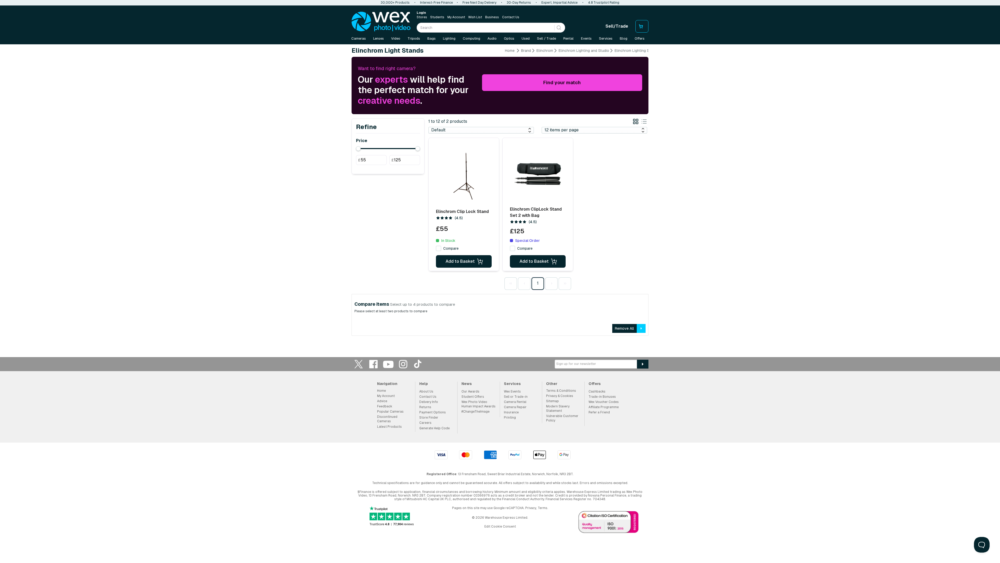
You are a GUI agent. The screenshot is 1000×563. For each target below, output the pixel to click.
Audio (492, 38)
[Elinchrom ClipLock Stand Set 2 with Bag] (537, 174)
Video (395, 38)
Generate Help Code (434, 428)
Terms (542, 508)
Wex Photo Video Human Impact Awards (478, 404)
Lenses (378, 38)
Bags (431, 38)
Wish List (475, 17)
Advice (382, 401)
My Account (456, 17)
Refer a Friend (599, 412)
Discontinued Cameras (387, 419)
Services (605, 38)
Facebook (373, 364)
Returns (425, 407)
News (466, 384)
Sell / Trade (546, 38)
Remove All (624, 328)
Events (586, 38)
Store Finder (428, 417)
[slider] (358, 148)
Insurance (511, 412)
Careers (425, 423)
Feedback (384, 406)
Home (510, 50)
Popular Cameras (390, 411)
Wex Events (512, 391)
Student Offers (472, 397)
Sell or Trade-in (516, 397)
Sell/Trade (616, 26)
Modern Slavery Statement (558, 409)
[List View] (644, 122)
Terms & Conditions (561, 391)
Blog (623, 38)
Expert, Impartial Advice (559, 2)
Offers (640, 38)
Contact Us (510, 17)
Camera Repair (515, 407)
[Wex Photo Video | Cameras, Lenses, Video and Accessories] (381, 22)
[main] (500, 194)
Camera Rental (515, 402)
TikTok (417, 364)
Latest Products (389, 427)
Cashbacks (597, 391)
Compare (451, 248)
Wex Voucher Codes (604, 402)
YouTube (388, 364)
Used (526, 38)
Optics (509, 38)
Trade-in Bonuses (602, 397)
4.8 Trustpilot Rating (603, 2)
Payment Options (432, 412)
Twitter (358, 364)
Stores (422, 17)
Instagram (403, 364)
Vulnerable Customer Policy (562, 418)
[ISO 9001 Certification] (608, 523)
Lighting (449, 38)
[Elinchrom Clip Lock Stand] (463, 176)
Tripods (414, 38)
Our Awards (470, 391)
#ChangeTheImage (475, 411)
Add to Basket (460, 261)
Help (423, 384)
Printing (510, 417)
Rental (568, 38)
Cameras (358, 38)
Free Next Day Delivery (479, 2)
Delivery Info (428, 402)
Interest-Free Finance (436, 2)
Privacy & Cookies (559, 396)
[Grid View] (636, 122)
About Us (426, 391)
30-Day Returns (519, 2)
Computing (471, 38)
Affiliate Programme (604, 407)
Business (492, 17)
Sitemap (552, 401)
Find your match (562, 82)
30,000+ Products (395, 2)
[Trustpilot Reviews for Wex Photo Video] (392, 516)
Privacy (530, 508)
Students (437, 17)
